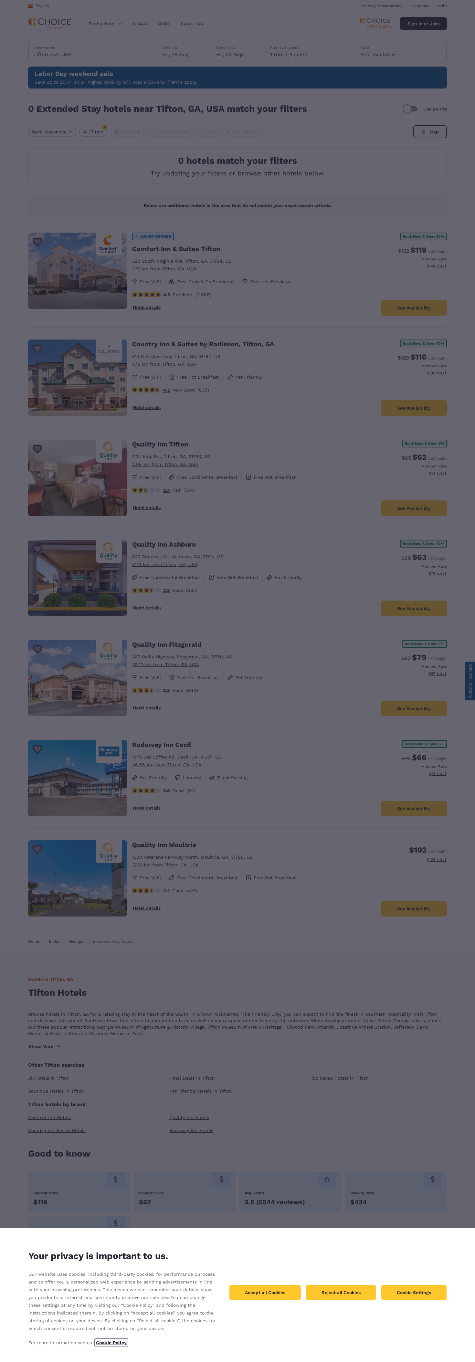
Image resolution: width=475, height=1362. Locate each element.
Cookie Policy (111, 1342)
